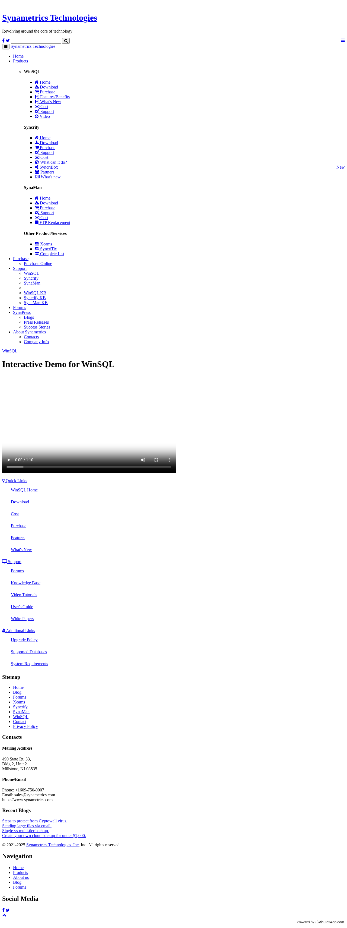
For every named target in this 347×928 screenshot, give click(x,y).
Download (48, 87)
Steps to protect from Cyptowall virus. (34, 821)
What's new (50, 177)
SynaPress (22, 312)
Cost (43, 106)
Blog (17, 692)
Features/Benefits (54, 96)
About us (21, 877)
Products (20, 61)
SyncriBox (48, 167)
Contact (19, 721)
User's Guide (22, 606)
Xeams (45, 244)
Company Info (36, 341)
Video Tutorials (24, 594)
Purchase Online (38, 263)
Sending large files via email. (27, 825)
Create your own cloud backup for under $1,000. (44, 835)
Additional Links (20, 630)
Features (18, 537)
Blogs (29, 317)
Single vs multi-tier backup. (25, 830)
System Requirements (29, 663)
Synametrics (49, 18)
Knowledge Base (25, 582)
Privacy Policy (25, 726)
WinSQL (31, 273)
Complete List (51, 253)
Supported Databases (29, 651)
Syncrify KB (35, 297)
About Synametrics (29, 332)
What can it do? (53, 162)
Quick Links (16, 480)
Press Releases (36, 322)
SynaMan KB (36, 302)
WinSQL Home (24, 490)
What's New (50, 101)
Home (18, 56)
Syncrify (31, 278)
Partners (46, 172)
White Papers (22, 618)
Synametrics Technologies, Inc (52, 844)
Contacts (31, 336)
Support (46, 111)
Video (44, 116)
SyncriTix (48, 249)
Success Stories (37, 327)
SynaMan (32, 283)
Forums (19, 307)
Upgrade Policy (24, 639)
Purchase (47, 92)
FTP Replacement (54, 222)
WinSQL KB (35, 293)
